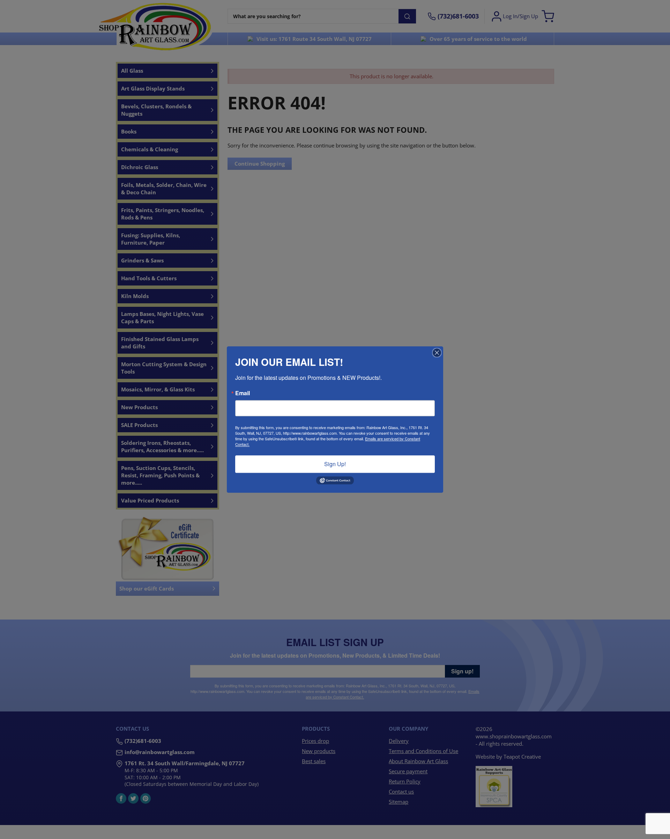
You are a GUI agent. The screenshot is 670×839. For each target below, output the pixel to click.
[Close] (437, 352)
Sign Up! (335, 464)
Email (242, 393)
